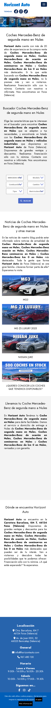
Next (47, 23)
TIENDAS (8, 11)
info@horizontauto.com (27, 652)
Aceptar (39, 699)
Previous (3, 23)
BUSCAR (27, 200)
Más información (25, 703)
